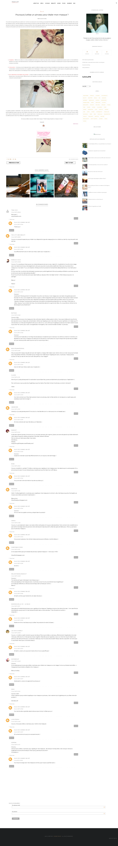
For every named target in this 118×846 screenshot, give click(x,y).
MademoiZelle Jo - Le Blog (20, 604)
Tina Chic (14, 210)
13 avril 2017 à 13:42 (18, 478)
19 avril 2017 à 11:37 (15, 744)
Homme (84, 109)
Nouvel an (100, 114)
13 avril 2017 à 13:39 (18, 419)
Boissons (85, 100)
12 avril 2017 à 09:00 (16, 262)
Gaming (93, 107)
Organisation (107, 114)
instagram (97, 53)
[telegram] (10, 159)
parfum (85, 116)
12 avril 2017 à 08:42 (16, 212)
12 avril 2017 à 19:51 (15, 409)
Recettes (97, 116)
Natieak (14, 313)
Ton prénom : (58, 811)
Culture (104, 102)
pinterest (87, 53)
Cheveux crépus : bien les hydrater (39, 195)
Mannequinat (99, 111)
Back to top (112, 838)
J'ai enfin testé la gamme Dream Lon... (63, 195)
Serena (13, 742)
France (88, 107)
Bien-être (90, 97)
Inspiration (90, 109)
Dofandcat (15, 659)
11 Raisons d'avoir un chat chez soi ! (95, 199)
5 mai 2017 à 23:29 (18, 760)
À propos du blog (86, 64)
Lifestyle (36, 3)
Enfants (92, 104)
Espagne (103, 104)
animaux (92, 95)
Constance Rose (17, 547)
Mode (59, 3)
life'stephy (15, 719)
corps (92, 102)
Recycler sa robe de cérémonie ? (95, 171)
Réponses (12, 219)
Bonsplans (91, 100)
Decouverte (85, 104)
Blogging (104, 97)
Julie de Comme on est (22, 222)
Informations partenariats (87, 59)
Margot (14, 430)
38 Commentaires (73, 159)
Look (84, 111)
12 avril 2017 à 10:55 (15, 350)
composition (103, 100)
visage (105, 118)
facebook (107, 53)
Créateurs (98, 102)
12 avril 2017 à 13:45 (18, 224)
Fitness (108, 104)
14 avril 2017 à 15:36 (18, 563)
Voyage (47, 3)
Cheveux (97, 100)
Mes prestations (85, 67)
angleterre (85, 95)
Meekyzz (14, 488)
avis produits (104, 95)
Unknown (14, 407)
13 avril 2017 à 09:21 (15, 466)
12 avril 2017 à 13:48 (18, 332)
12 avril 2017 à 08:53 (15, 237)
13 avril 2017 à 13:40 (18, 451)
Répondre (76, 218)
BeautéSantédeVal (17, 348)
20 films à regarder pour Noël (94, 206)
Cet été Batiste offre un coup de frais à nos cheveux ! (99, 143)
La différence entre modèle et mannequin (97, 192)
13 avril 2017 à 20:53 (15, 632)
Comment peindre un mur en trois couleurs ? (98, 164)
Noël (95, 114)
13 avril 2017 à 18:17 (15, 606)
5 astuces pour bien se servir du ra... (17, 195)
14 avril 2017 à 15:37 (18, 648)
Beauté (53, 3)
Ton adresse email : (58, 805)
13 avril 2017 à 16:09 (15, 576)
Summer (101, 118)
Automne (98, 95)
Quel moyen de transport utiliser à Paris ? (97, 178)
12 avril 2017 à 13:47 (18, 291)
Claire (13, 375)
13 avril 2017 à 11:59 (15, 490)
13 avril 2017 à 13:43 (18, 536)
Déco (41, 3)
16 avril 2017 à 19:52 (18, 709)
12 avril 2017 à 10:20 (15, 315)
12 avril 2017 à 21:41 (15, 432)
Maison (92, 111)
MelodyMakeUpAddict (19, 574)
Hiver (105, 107)
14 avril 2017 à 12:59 (15, 721)
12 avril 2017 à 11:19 (15, 377)
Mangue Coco (16, 259)
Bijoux (95, 97)
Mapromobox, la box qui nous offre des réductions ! (99, 157)
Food (63, 3)
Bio (74, 3)
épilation (98, 104)
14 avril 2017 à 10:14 (15, 691)
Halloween (99, 107)
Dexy (13, 689)
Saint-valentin (94, 118)
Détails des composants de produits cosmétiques (93, 62)
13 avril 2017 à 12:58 (15, 522)
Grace (13, 520)
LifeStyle (101, 109)
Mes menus (85, 114)
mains (88, 111)
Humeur (69, 3)
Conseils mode (86, 102)
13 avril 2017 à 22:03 (15, 661)
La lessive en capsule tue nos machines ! (97, 150)
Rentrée (102, 116)
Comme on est (57, 836)
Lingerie (106, 109)
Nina (13, 464)
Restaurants (86, 118)
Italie (96, 109)
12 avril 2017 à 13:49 (18, 364)
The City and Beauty (18, 235)
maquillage (106, 111)
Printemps (90, 116)
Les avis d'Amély (17, 630)
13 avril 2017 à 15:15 (15, 549)
